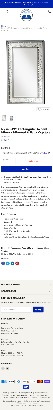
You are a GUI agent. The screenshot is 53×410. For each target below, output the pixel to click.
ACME (6, 140)
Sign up (38, 309)
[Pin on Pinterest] (17, 263)
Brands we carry (42, 395)
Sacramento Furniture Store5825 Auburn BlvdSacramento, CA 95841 (12, 331)
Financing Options (25, 393)
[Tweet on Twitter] (8, 263)
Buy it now (26, 169)
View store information (11, 182)
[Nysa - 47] (4, 118)
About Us (13, 393)
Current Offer (22, 395)
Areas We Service (41, 393)
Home (3, 26)
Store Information (8, 395)
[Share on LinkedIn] (12, 263)
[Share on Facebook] (3, 263)
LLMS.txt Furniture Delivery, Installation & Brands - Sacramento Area (26, 398)
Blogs (32, 395)
